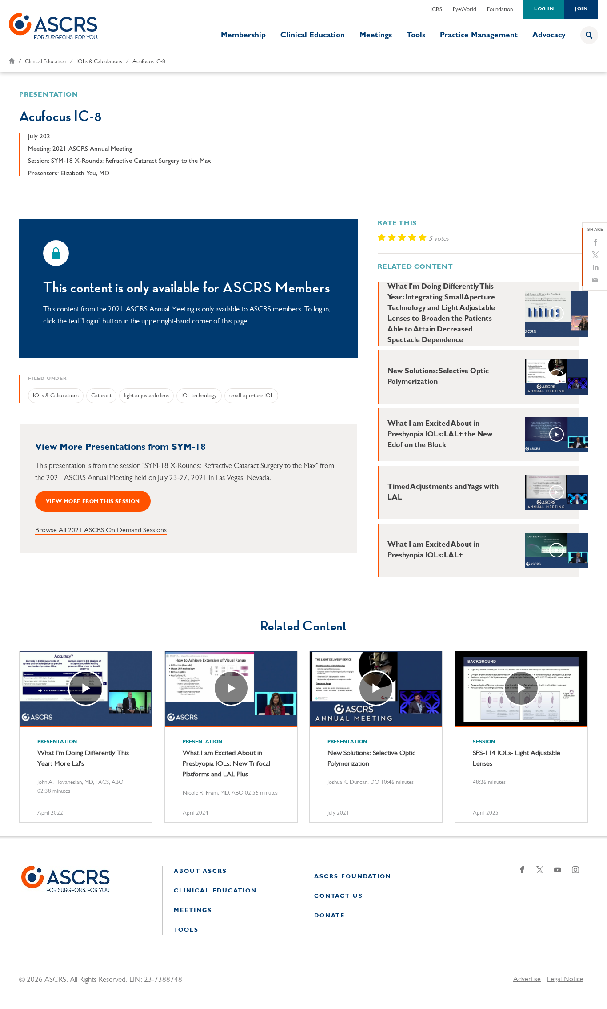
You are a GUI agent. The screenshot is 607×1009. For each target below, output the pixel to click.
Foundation (500, 9)
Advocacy (549, 35)
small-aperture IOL (251, 396)
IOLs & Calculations (99, 62)
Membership (243, 35)
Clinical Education (312, 35)
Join (581, 9)
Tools (416, 35)
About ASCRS (200, 871)
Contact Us (338, 896)
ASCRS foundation (352, 877)
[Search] (589, 35)
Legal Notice (565, 979)
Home (12, 61)
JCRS (436, 9)
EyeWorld (464, 9)
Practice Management (479, 35)
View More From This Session (93, 501)
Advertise (527, 979)
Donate (329, 916)
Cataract (101, 396)
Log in (544, 9)
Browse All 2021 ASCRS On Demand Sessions (101, 530)
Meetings (375, 35)
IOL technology (199, 396)
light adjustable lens (146, 396)
